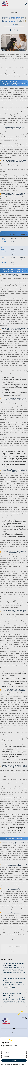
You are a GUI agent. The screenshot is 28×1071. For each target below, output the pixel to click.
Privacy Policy (20, 1066)
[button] (26, 1039)
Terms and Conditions (9, 1066)
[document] (14, 535)
